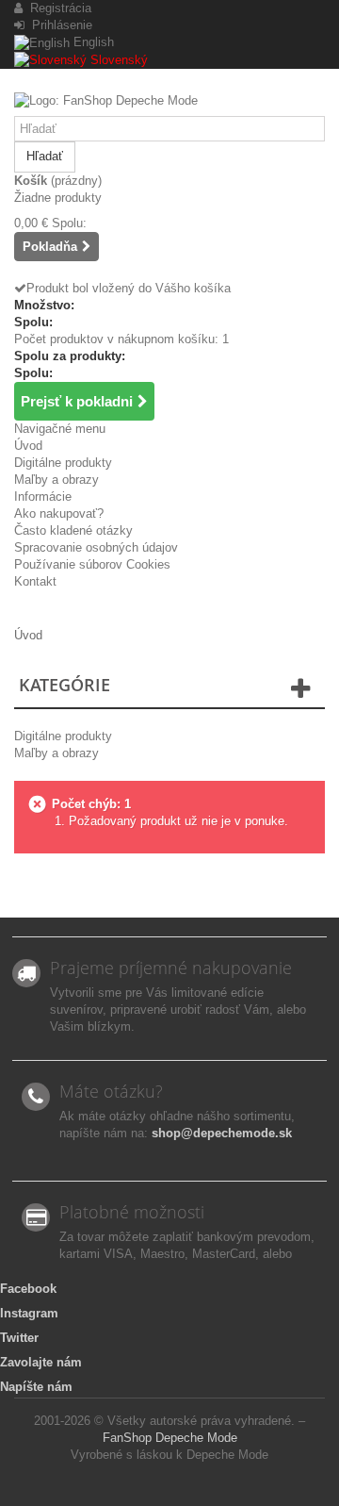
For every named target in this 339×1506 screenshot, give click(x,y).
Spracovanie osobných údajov (96, 547)
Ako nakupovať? (59, 513)
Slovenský (117, 60)
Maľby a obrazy (56, 479)
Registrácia (57, 8)
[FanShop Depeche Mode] (169, 104)
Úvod (28, 446)
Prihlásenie (58, 25)
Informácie (43, 496)
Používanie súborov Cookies (92, 564)
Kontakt (35, 581)
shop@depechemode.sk (222, 1133)
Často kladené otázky (73, 530)
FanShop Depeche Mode (170, 1438)
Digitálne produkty (63, 462)
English (92, 42)
